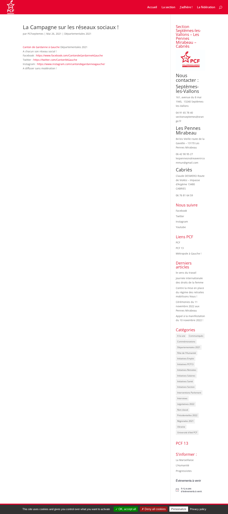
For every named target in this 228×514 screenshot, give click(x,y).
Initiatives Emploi (185, 358)
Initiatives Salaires (186, 375)
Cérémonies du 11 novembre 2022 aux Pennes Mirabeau (187, 306)
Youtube (181, 227)
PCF (178, 242)
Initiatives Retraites (186, 369)
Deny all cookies (155, 509)
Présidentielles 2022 (187, 415)
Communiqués (196, 335)
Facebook (181, 210)
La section (168, 7)
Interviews (182, 398)
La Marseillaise (185, 460)
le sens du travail (186, 272)
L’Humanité (182, 465)
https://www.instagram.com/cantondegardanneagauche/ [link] (71, 64)
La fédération (206, 7)
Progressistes (184, 471)
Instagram (182, 221)
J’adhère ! (186, 7)
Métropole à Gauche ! (188, 253)
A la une (181, 335)
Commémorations (186, 341)
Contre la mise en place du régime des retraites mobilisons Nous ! (190, 292)
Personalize (178, 509)
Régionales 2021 (185, 421)
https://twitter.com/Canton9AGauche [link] (55, 59)
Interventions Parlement (189, 392)
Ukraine (181, 426)
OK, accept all (127, 509)
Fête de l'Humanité (186, 353)
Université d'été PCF (187, 432)
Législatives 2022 (185, 404)
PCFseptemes (35, 33)
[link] (41, 47)
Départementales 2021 (77, 33)
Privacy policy (198, 509)
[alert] (190, 490)
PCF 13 (180, 248)
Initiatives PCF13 (185, 364)
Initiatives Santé (185, 381)
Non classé (182, 409)
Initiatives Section (186, 386)
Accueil (152, 7)
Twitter (180, 216)
